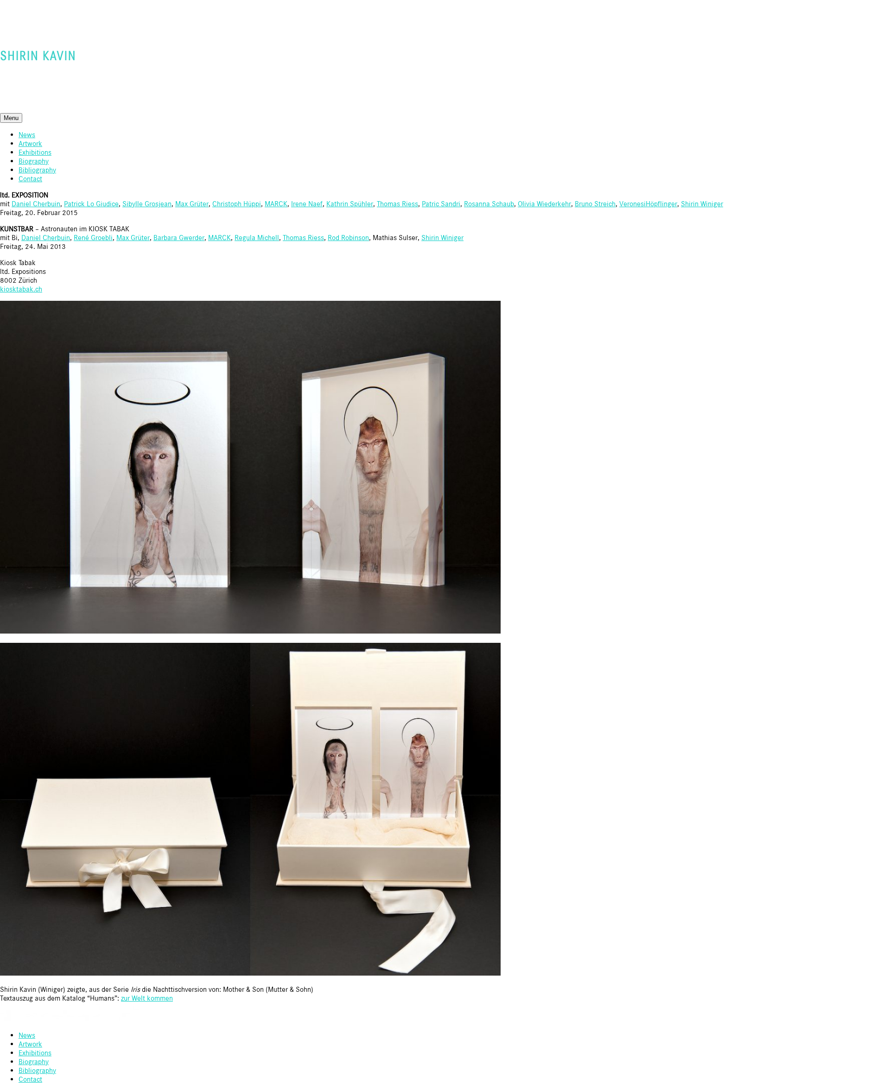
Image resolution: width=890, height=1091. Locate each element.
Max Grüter (192, 203)
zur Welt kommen (147, 998)
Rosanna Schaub (489, 203)
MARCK (276, 203)
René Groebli (93, 237)
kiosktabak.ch (21, 289)
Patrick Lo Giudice (91, 203)
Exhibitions (35, 152)
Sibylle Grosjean (147, 203)
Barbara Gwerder (178, 237)
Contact (30, 178)
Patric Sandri (441, 203)
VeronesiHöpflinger (648, 203)
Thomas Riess (397, 203)
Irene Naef (307, 203)
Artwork (30, 143)
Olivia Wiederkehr (544, 203)
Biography (34, 161)
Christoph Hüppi (236, 203)
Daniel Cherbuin (36, 203)
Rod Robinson (348, 237)
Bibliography (37, 169)
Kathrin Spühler (349, 203)
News (27, 134)
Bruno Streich (595, 203)
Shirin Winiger (702, 203)
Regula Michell (257, 237)
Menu (11, 117)
